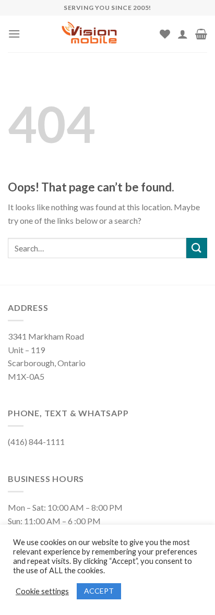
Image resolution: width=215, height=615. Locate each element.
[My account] (182, 33)
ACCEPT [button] (99, 590)
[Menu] (14, 33)
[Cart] (201, 33)
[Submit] (196, 248)
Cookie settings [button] (42, 591)
